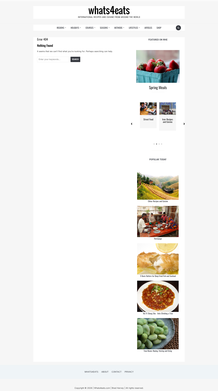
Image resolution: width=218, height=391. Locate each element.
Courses (89, 27)
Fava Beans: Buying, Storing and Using (158, 350)
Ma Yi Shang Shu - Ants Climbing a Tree (158, 313)
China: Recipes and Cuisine (158, 201)
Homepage (158, 238)
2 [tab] (156, 144)
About (104, 372)
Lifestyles (133, 27)
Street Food (148, 119)
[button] (131, 123)
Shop (159, 27)
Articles (148, 27)
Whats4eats (91, 372)
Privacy (129, 372)
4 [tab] (161, 144)
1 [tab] (154, 144)
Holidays (75, 27)
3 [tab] (159, 144)
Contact (116, 372)
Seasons (104, 27)
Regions (60, 27)
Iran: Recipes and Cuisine (167, 120)
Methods (118, 27)
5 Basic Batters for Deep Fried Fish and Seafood (158, 276)
